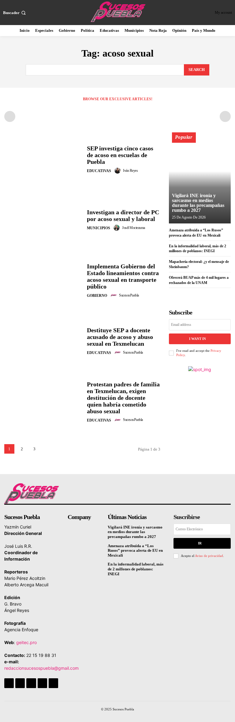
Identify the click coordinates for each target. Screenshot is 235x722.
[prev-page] (9, 116)
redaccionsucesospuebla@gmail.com (41, 668)
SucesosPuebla (129, 295)
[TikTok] (31, 683)
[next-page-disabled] (225, 116)
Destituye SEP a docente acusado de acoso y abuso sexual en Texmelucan (120, 337)
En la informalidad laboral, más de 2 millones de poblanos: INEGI (135, 569)
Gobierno (97, 295)
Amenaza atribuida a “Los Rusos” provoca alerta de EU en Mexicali (135, 550)
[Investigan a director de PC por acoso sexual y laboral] (43, 220)
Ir (200, 543)
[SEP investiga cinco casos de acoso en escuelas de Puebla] (43, 159)
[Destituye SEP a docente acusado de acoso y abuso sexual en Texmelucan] (43, 341)
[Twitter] (42, 683)
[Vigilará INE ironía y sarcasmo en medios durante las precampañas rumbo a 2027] (200, 180)
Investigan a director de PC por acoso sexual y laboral (123, 215)
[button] (15, 13)
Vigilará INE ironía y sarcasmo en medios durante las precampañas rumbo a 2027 (198, 203)
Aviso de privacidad (209, 556)
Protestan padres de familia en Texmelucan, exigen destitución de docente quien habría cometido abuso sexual (123, 397)
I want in (197, 339)
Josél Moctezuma (133, 228)
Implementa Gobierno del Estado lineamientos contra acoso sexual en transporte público (123, 276)
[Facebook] (9, 683)
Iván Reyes (130, 170)
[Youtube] (53, 683)
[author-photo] (118, 171)
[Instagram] (20, 683)
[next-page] (47, 449)
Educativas (99, 171)
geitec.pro (26, 642)
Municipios (98, 228)
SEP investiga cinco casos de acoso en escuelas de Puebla (120, 155)
